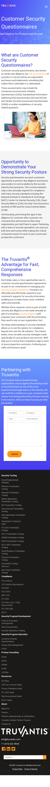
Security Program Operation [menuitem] (14, 634)
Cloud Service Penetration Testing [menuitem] (12, 510)
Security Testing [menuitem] (9, 475)
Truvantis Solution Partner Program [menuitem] (16, 720)
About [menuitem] (4, 704)
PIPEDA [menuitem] (4, 672)
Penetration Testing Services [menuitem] (9, 565)
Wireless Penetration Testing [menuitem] (10, 488)
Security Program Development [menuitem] (16, 616)
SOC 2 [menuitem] (4, 612)
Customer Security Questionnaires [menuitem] (9, 640)
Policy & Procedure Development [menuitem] (9, 622)
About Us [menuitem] (5, 708)
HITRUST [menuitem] (5, 588)
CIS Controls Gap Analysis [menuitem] (12, 584)
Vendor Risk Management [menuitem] (12, 645)
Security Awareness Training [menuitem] (13, 630)
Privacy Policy (17, 769)
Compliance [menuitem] (6, 576)
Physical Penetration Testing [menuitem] (10, 559)
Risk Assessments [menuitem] (9, 627)
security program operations (15, 290)
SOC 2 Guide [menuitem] (6, 700)
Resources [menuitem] (6, 676)
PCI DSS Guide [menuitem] (7, 692)
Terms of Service (31, 769)
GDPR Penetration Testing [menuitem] (12, 541)
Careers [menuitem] (4, 712)
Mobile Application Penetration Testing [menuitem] (9, 500)
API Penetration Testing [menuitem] (11, 505)
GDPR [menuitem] (4, 660)
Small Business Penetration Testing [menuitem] (13, 552)
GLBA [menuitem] (3, 668)
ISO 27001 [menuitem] (6, 591)
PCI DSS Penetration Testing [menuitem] (10, 529)
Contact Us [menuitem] (6, 724)
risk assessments (37, 74)
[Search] (44, 757)
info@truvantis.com (10, 739)
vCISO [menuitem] (4, 648)
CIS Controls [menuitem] (6, 580)
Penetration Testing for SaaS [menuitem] (11, 522)
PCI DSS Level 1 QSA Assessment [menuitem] (10, 604)
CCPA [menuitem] (3, 657)
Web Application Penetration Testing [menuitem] (13, 516)
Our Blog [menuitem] (5, 680)
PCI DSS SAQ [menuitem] (7, 608)
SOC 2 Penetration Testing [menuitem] (12, 534)
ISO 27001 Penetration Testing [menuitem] (11, 546)
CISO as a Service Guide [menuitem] (11, 684)
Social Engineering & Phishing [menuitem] (9, 481)
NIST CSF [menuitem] (5, 595)
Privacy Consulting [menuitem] (10, 652)
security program (27, 314)
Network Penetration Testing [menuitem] (10, 494)
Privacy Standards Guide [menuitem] (11, 688)
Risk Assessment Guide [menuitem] (11, 696)
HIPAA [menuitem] (4, 664)
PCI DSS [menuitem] (5, 599)
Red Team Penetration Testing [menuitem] (10, 571)
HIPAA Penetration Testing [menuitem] (12, 537)
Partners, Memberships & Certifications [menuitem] (18, 716)
